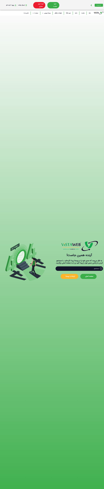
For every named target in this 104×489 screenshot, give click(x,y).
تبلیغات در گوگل (58, 13)
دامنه (76, 13)
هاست (82, 13)
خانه (90, 13)
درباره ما (36, 13)
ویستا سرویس (47, 13)
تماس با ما (26, 13)
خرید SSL (68, 13)
